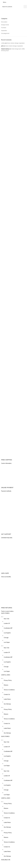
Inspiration (4, 30)
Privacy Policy (8, 680)
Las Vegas (7, 642)
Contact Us (7, 694)
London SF (7, 623)
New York (6, 618)
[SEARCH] (25, 6)
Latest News (7, 699)
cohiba (3, 43)
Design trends (5, 24)
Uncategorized (5, 33)
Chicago (6, 637)
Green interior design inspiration (16, 43)
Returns (6, 685)
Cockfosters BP (8, 628)
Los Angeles (7, 632)
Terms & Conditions (9, 689)
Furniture (3, 27)
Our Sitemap (7, 704)
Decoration (4, 22)
